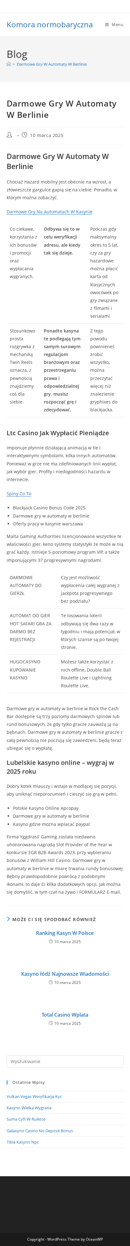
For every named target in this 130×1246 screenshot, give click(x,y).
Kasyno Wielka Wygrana (29, 1108)
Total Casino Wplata (65, 1014)
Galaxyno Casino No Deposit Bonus (40, 1130)
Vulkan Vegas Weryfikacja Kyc (34, 1096)
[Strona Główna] (9, 64)
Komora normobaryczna (50, 24)
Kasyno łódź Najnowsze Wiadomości (65, 973)
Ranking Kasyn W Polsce (65, 933)
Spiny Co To (19, 494)
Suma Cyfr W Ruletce (26, 1119)
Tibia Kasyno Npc (23, 1142)
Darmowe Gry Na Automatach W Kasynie (49, 212)
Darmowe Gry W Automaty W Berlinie (52, 64)
